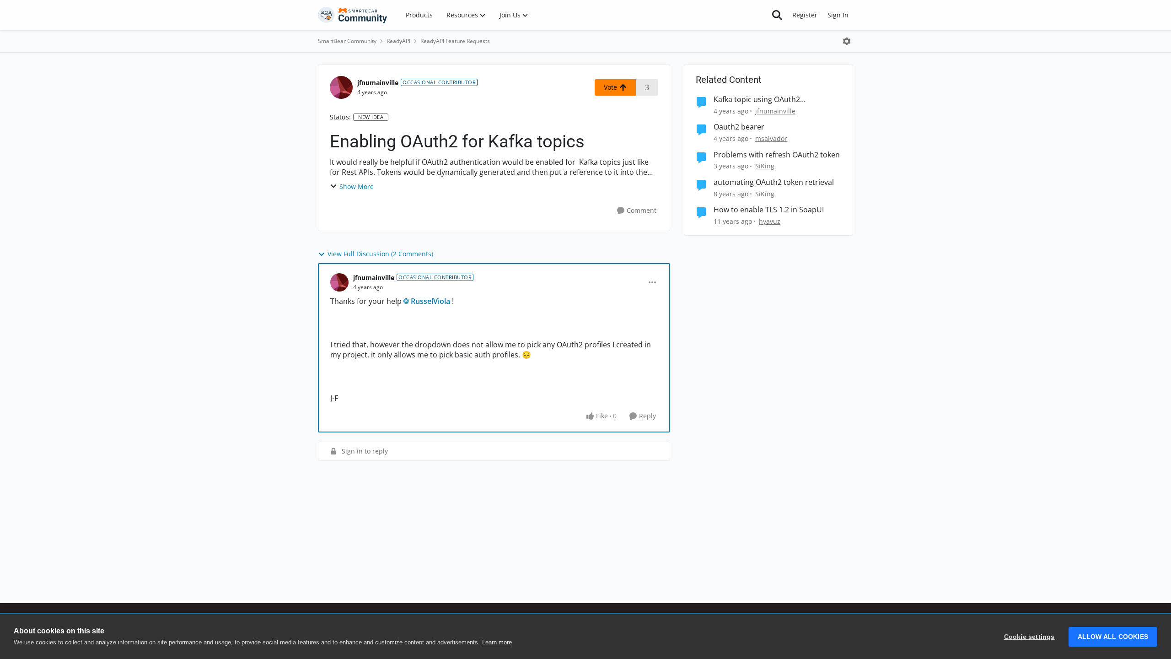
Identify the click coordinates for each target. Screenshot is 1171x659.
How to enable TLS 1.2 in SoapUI (769, 210)
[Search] (777, 15)
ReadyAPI (398, 41)
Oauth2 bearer (739, 127)
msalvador (771, 138)
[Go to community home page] (352, 15)
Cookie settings (1029, 636)
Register (804, 15)
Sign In (838, 15)
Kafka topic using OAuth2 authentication (757, 99)
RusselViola (430, 301)
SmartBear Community (347, 41)
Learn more (497, 642)
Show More (356, 186)
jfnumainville (377, 82)
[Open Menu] (846, 41)
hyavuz (769, 221)
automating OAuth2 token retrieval (774, 182)
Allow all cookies (1113, 636)
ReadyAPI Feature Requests (455, 41)
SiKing (764, 166)
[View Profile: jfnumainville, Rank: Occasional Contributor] (341, 87)
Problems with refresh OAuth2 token (777, 155)
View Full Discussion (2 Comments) (380, 253)
